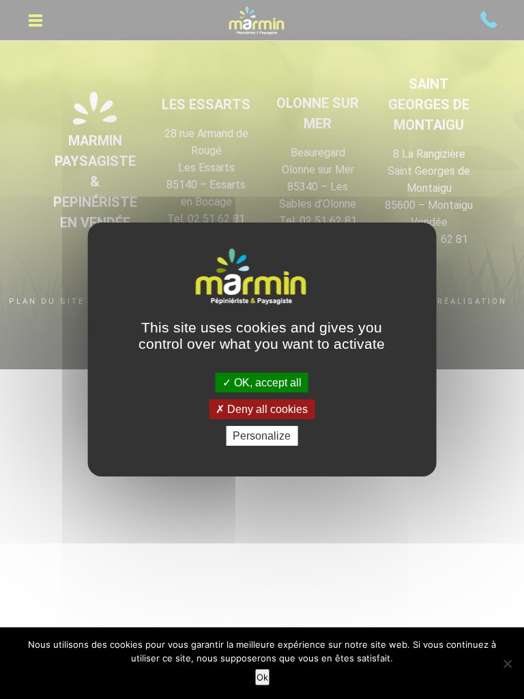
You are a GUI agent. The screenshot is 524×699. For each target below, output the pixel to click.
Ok (262, 677)
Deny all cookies (266, 409)
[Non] (507, 663)
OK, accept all (266, 382)
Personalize (262, 436)
